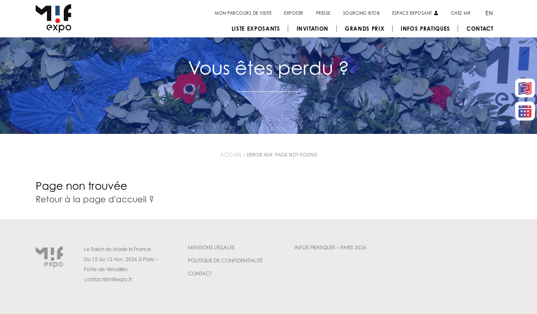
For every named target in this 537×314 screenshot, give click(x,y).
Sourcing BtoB (361, 13)
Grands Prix (364, 28)
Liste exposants (256, 28)
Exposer (293, 13)
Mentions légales (211, 247)
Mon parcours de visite (243, 13)
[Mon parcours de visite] (525, 87)
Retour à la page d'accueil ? (95, 199)
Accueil (231, 155)
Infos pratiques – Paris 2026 (330, 247)
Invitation (313, 28)
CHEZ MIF (461, 13)
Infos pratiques (425, 28)
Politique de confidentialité (225, 260)
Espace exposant (412, 13)
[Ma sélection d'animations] (525, 111)
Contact (480, 28)
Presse (323, 13)
